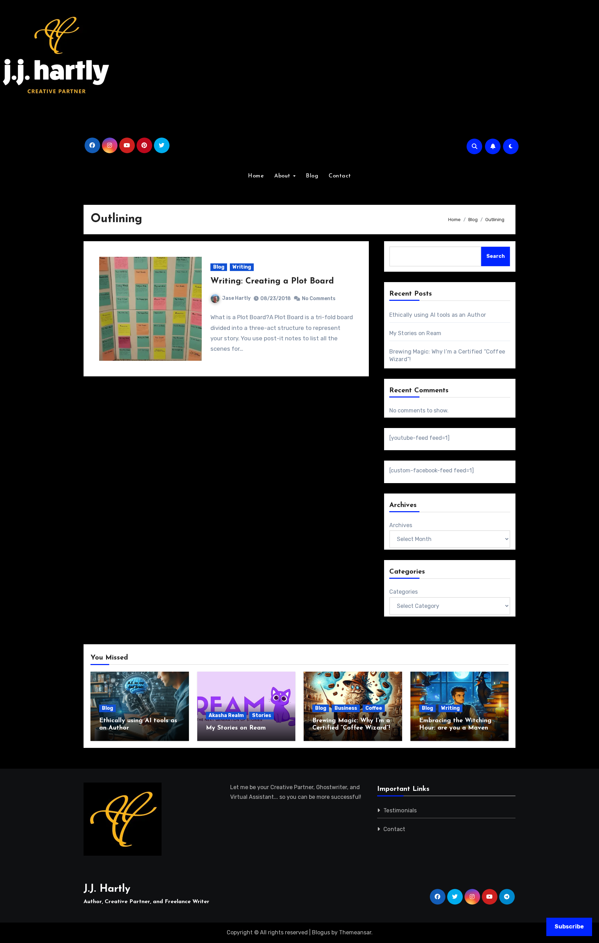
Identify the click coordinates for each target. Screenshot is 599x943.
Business (346, 708)
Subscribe (569, 926)
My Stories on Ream (415, 333)
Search (495, 256)
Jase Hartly (236, 298)
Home (256, 176)
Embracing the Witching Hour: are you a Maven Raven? (455, 728)
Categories (403, 591)
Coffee (373, 708)
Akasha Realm (226, 715)
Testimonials (400, 810)
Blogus (321, 932)
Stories (261, 715)
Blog (312, 176)
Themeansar (355, 932)
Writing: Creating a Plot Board (272, 281)
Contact (340, 176)
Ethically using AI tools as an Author (437, 315)
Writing (242, 267)
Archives (400, 525)
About (283, 176)
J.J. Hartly (107, 889)
